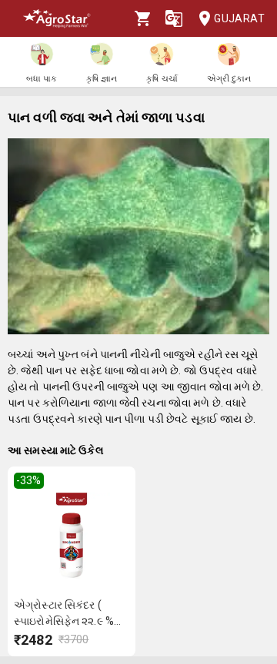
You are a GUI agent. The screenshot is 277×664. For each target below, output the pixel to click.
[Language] (174, 18)
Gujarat (239, 18)
